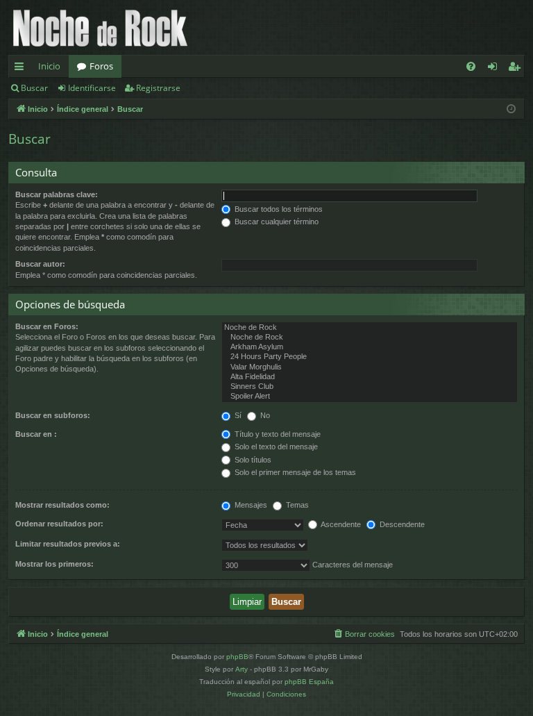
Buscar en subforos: (52, 415)
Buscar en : (36, 434)
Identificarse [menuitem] (495, 69)
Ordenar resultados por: (59, 523)
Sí (237, 415)
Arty (241, 669)
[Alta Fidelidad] (369, 377)
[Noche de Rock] (369, 328)
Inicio (49, 66)
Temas (296, 505)
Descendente (401, 524)
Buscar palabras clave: (56, 194)
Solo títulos (251, 460)
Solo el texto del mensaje (275, 446)
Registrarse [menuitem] (517, 69)
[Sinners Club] (369, 387)
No (264, 415)
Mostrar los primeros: (54, 564)
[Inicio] (100, 27)
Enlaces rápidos (22, 69)
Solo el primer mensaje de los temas (294, 472)
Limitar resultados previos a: (67, 544)
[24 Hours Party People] (369, 357)
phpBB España (309, 681)
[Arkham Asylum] (369, 347)
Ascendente (340, 524)
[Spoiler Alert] (369, 396)
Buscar (34, 88)
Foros (101, 66)
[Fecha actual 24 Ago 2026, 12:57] (511, 109)
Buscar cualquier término (275, 221)
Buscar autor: (40, 264)
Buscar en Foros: (46, 326)
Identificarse (92, 88)
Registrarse (158, 88)
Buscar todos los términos (277, 209)
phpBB (237, 656)
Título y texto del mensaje (276, 434)
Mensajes (249, 505)
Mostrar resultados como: (62, 505)
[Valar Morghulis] (369, 367)
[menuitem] (471, 66)
